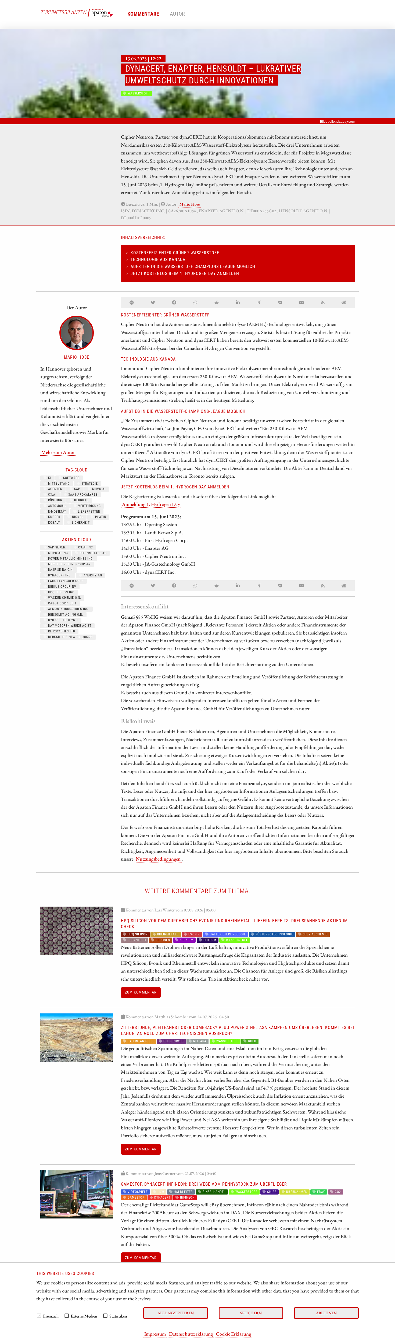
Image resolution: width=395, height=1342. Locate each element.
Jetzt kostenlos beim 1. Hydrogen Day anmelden (185, 273)
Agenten (54, 489)
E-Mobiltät (56, 511)
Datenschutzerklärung (191, 1333)
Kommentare (143, 13)
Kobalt (53, 522)
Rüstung (54, 500)
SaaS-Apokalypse (82, 494)
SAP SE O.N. (56, 547)
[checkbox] (39, 1315)
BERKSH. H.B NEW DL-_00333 (70, 637)
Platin (100, 517)
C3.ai (51, 494)
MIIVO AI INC (57, 553)
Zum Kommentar (140, 992)
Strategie (89, 483)
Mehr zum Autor (58, 452)
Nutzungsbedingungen (158, 858)
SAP (76, 489)
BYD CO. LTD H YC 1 (62, 620)
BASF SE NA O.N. (60, 570)
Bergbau (81, 500)
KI (49, 478)
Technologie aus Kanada (158, 259)
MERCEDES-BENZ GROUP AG (69, 564)
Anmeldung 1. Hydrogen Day (151, 504)
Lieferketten (88, 511)
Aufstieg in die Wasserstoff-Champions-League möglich (193, 266)
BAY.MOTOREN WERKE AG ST (69, 626)
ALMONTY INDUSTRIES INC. (68, 609)
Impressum (155, 1333)
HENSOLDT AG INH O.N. (65, 615)
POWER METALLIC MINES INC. (70, 559)
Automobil (56, 506)
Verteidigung (89, 506)
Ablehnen (326, 1312)
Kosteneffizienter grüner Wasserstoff (175, 252)
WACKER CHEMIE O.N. (64, 598)
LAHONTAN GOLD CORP (65, 581)
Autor (177, 13)
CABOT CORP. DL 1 (62, 603)
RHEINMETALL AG (93, 553)
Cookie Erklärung (233, 1333)
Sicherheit (80, 522)
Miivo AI (98, 489)
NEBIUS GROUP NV (61, 587)
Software (71, 478)
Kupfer (53, 517)
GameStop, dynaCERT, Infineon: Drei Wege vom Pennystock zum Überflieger (204, 1184)
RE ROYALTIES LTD (61, 631)
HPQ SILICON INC (60, 592)
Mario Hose (189, 204)
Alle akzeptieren (175, 1312)
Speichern (251, 1312)
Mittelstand (58, 483)
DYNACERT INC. (59, 575)
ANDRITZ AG (92, 575)
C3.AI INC (85, 547)
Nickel (77, 517)
